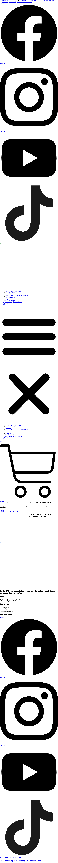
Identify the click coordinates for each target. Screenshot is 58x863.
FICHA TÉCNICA (4, 510)
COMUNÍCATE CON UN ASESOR (9, 511)
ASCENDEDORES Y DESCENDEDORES (17, 295)
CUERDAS (8, 299)
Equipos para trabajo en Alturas (12, 291)
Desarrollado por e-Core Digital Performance (20, 861)
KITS (7, 296)
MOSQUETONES (10, 298)
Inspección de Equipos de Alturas (12, 302)
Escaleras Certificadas (9, 300)
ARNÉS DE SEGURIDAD (12, 292)
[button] (29, 365)
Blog (4, 304)
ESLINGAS (8, 294)
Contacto (5, 303)
